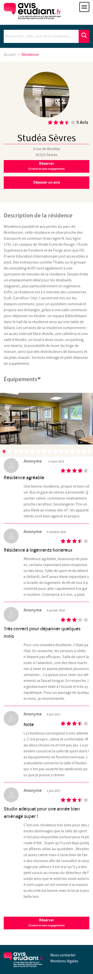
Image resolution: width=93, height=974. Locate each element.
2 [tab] (10, 451)
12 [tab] (67, 451)
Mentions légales (64, 961)
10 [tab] (55, 451)
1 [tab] (4, 451)
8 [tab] (44, 451)
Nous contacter (63, 955)
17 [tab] (47, 461)
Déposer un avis (46, 182)
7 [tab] (38, 451)
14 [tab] (78, 451)
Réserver (46, 166)
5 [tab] (27, 451)
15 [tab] (84, 451)
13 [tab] (72, 451)
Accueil (10, 54)
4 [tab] (21, 451)
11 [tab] (61, 451)
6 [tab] (32, 451)
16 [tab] (90, 451)
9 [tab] (50, 451)
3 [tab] (15, 451)
